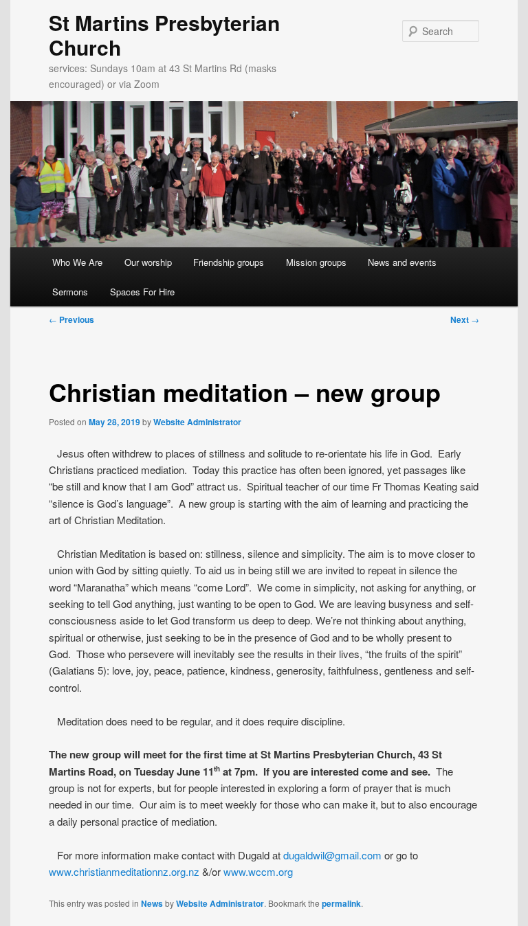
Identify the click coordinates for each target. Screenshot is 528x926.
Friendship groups (228, 262)
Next (464, 319)
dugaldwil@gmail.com (332, 855)
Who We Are (77, 262)
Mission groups (316, 262)
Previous (71, 319)
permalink (341, 903)
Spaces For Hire (142, 291)
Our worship (148, 262)
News (152, 903)
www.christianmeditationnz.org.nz (124, 871)
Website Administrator (197, 422)
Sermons (70, 291)
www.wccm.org (258, 871)
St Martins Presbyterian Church (164, 35)
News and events (402, 262)
